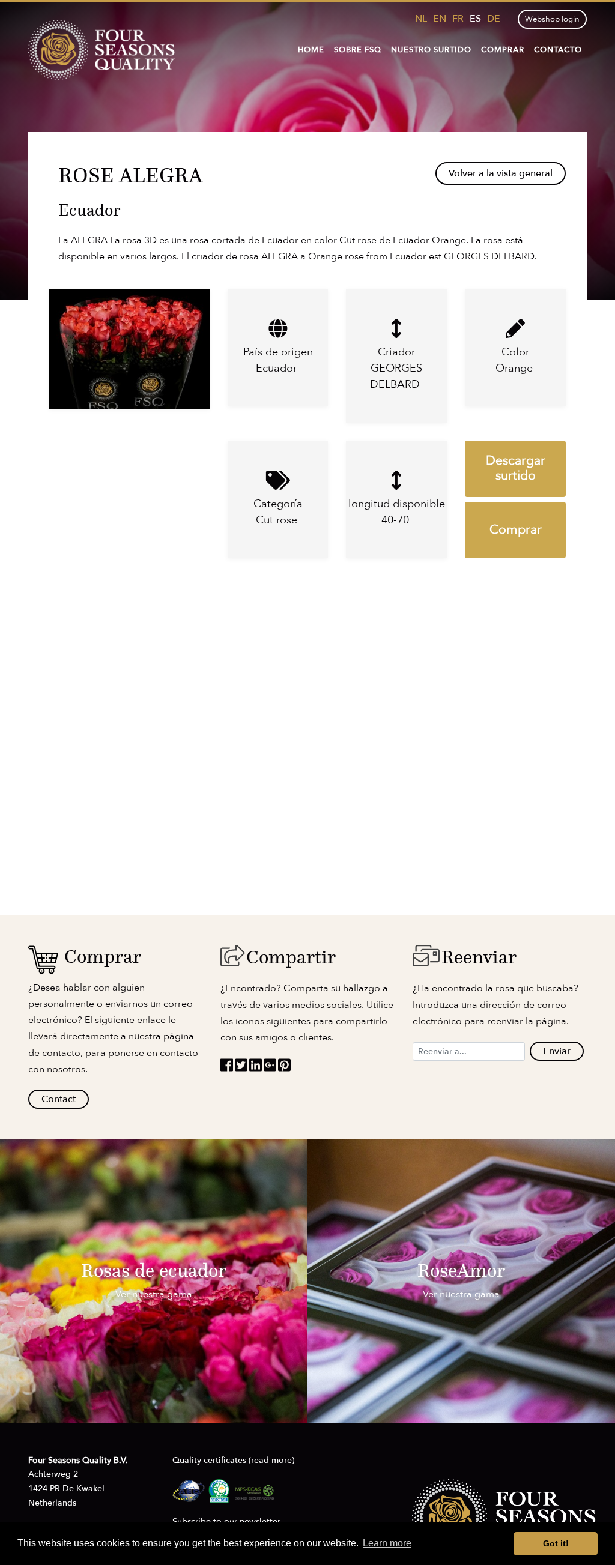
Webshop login (552, 19)
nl (421, 18)
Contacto (558, 49)
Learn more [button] (387, 1543)
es (475, 18)
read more (271, 1460)
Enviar (557, 1051)
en (439, 18)
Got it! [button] (556, 1543)
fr (458, 18)
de (493, 18)
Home (311, 49)
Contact (58, 1099)
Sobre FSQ (357, 49)
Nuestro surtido (431, 49)
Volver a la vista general (501, 173)
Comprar (502, 49)
